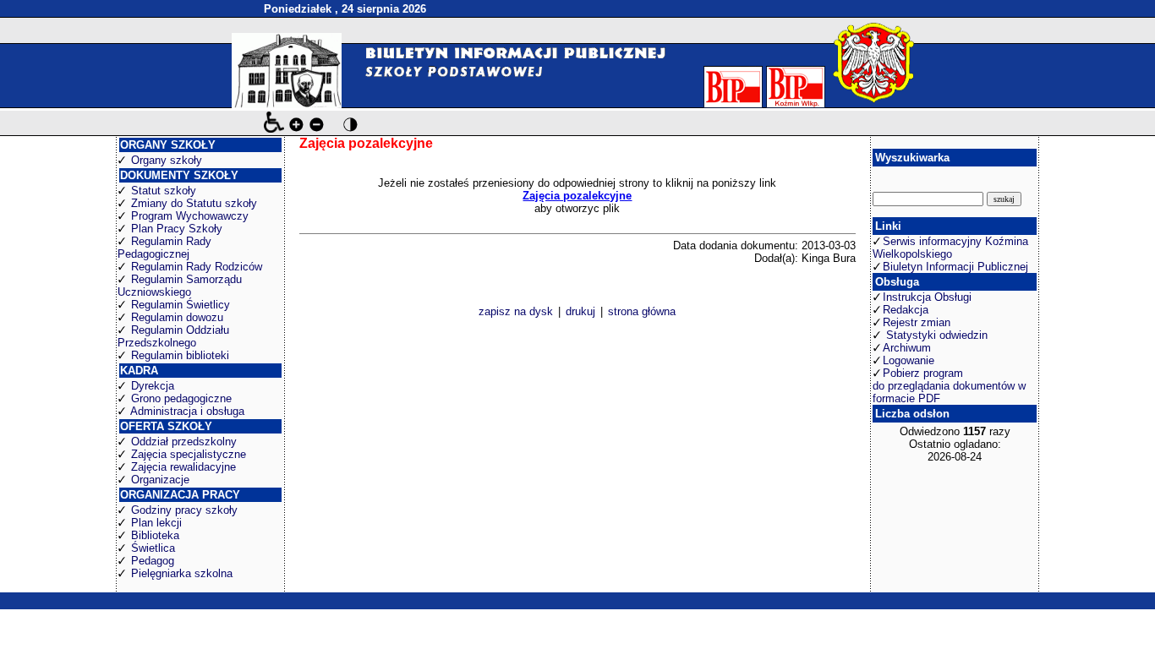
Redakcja (905, 309)
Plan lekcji (156, 522)
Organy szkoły (166, 160)
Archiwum (907, 347)
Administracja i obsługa (187, 411)
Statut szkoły (163, 190)
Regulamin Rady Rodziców (196, 266)
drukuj (580, 311)
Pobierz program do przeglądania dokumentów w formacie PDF (949, 386)
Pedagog (152, 560)
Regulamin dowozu (177, 317)
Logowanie (908, 360)
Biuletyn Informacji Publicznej (955, 266)
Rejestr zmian (916, 322)
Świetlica (153, 548)
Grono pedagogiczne (181, 398)
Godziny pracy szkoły (184, 510)
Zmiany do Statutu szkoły (194, 203)
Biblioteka (155, 535)
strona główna (642, 311)
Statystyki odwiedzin (935, 335)
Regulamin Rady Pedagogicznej (164, 247)
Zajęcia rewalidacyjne (183, 467)
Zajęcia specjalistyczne (188, 454)
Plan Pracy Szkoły (176, 228)
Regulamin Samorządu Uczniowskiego (180, 285)
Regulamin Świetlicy (180, 304)
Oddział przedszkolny (184, 441)
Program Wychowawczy (190, 216)
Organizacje (160, 479)
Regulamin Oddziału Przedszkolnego (173, 336)
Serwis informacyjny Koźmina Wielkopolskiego (950, 247)
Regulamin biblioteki (180, 355)
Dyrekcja (152, 385)
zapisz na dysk (516, 311)
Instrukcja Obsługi (927, 297)
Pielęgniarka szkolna (182, 573)
